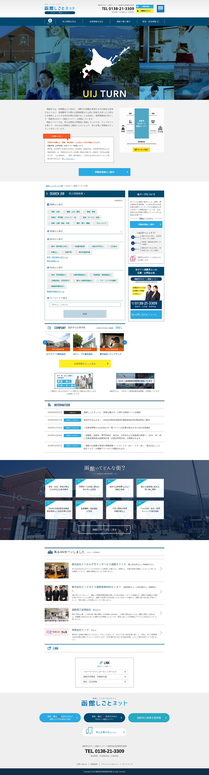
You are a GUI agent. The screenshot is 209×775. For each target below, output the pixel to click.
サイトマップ (127, 764)
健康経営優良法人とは (55, 291)
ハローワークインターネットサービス (100, 672)
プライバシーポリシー (110, 764)
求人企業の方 (106, 732)
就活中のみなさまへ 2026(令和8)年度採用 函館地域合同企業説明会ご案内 (117, 420)
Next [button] (125, 342)
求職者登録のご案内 (104, 172)
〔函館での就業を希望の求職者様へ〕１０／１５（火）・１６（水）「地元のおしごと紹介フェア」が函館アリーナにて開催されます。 (122, 447)
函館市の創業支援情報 (149, 717)
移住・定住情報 (90, 682)
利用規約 (94, 764)
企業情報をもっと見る (85, 363)
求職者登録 (145, 6)
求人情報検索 (76, 193)
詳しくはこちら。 (68, 159)
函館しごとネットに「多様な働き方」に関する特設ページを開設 (112, 412)
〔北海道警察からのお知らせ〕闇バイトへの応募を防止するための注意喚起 (116, 428)
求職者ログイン (146, 11)
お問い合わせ (82, 764)
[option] (85, 344)
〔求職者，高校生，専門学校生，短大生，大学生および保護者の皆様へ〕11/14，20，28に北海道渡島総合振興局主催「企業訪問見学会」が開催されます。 (122, 436)
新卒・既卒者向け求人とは (57, 257)
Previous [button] (45, 342)
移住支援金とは (53, 261)
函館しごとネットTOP (54, 186)
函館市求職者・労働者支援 (95, 677)
